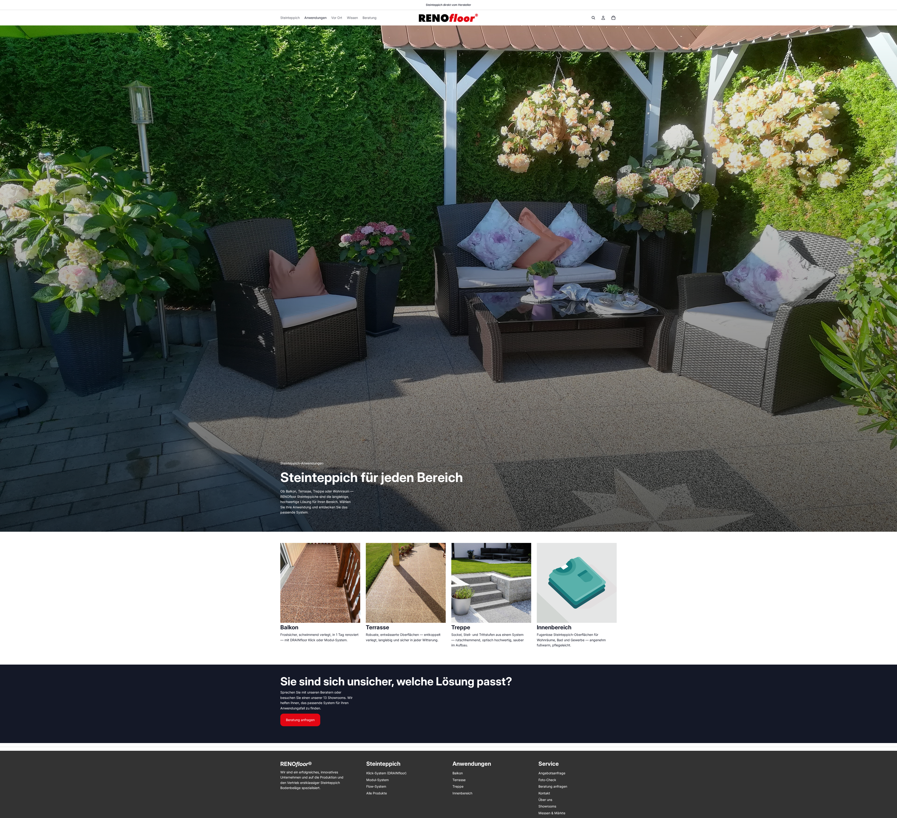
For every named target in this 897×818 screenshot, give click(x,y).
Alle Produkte (376, 793)
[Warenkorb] (613, 18)
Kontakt (544, 793)
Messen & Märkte (551, 813)
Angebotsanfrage (551, 773)
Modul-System (377, 780)
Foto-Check (547, 780)
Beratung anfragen (300, 720)
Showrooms (547, 806)
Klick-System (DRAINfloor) (386, 773)
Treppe (457, 787)
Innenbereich (462, 793)
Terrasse (459, 780)
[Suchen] (593, 18)
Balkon (457, 773)
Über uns (545, 800)
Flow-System (376, 787)
